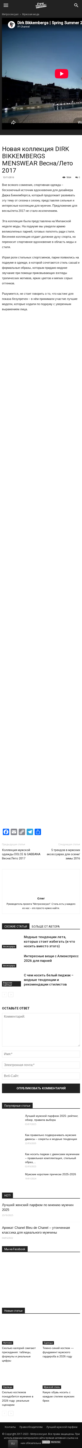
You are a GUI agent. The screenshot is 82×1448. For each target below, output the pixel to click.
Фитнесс (7, 1342)
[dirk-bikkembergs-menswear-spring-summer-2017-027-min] (60, 688)
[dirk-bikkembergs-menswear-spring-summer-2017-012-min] (60, 480)
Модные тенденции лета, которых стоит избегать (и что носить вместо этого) (49, 941)
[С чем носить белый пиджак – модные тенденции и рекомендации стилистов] (12, 980)
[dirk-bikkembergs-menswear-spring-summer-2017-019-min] (60, 569)
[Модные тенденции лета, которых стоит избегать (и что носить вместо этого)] (12, 941)
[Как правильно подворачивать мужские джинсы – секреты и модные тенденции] (12, 1140)
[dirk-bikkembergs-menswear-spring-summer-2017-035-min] (21, 808)
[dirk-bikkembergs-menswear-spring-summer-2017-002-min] (60, 331)
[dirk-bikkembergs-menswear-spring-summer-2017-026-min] (21, 688)
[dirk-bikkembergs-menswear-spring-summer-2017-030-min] (21, 748)
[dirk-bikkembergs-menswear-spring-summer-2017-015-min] (60, 510)
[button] (76, 5)
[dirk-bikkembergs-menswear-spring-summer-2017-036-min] (60, 808)
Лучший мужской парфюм (61, 1427)
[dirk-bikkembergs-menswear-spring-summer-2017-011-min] (21, 480)
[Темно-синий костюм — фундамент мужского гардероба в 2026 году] (61, 1332)
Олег (41, 898)
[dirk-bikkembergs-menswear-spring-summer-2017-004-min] (60, 361)
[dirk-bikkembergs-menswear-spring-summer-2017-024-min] (21, 659)
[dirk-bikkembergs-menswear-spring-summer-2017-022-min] (21, 629)
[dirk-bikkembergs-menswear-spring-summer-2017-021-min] (60, 599)
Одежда (48, 1342)
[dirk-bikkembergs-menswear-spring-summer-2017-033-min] (21, 778)
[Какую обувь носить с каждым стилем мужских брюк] (61, 1376)
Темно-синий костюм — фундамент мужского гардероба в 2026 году (58, 1352)
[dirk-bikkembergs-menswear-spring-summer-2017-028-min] (21, 718)
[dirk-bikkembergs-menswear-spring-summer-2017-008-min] (60, 420)
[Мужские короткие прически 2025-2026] (12, 1179)
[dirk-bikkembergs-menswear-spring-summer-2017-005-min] (21, 390)
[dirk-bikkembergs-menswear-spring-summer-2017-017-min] (60, 540)
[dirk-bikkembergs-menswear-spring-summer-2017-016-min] (21, 540)
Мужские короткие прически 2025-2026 (50, 1174)
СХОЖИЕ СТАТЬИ (15, 926)
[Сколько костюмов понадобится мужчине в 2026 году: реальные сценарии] (21, 1376)
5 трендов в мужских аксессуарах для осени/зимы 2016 (63, 854)
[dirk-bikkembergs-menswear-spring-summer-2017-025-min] (60, 659)
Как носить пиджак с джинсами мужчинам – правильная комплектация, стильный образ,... (52, 1158)
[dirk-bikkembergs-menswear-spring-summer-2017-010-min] (60, 450)
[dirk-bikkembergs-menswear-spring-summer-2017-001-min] (21, 331)
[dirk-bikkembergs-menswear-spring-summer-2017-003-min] (21, 361)
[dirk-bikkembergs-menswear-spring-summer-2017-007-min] (21, 420)
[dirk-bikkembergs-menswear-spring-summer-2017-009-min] (21, 450)
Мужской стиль (52, 1387)
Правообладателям (31, 1427)
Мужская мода (30, 14)
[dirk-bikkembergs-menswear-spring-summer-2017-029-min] (60, 718)
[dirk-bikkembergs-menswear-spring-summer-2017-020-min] (21, 599)
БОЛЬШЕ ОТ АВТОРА (46, 926)
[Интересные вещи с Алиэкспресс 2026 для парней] (12, 961)
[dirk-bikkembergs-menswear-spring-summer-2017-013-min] (21, 510)
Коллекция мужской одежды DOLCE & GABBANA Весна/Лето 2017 (21, 854)
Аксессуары (9, 946)
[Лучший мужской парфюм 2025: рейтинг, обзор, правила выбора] (12, 1121)
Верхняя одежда (7, 983)
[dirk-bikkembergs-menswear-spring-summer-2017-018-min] (21, 569)
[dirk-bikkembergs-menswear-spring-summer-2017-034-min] (60, 778)
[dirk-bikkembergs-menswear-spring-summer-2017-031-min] (60, 748)
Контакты (10, 1427)
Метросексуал (10, 14)
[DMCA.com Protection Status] (52, 1443)
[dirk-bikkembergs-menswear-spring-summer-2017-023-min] (60, 629)
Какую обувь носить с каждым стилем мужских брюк (58, 1396)
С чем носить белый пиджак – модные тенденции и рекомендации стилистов (48, 979)
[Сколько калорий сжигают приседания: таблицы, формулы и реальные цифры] (21, 1332)
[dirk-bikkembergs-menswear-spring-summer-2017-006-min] (60, 390)
